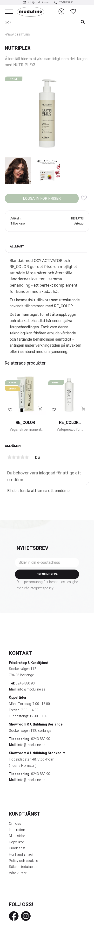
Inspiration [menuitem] (17, 830)
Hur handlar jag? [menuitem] (21, 854)
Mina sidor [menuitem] (17, 836)
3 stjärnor (18, 457)
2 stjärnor (14, 457)
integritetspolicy (41, 588)
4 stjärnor (22, 457)
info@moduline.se (31, 689)
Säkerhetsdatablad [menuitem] (23, 867)
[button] (9, 11)
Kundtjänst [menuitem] (17, 848)
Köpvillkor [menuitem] (16, 842)
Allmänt (17, 246)
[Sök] (84, 22)
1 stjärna (9, 457)
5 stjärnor (27, 457)
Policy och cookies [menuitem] (23, 861)
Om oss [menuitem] (15, 823)
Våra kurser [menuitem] (18, 873)
